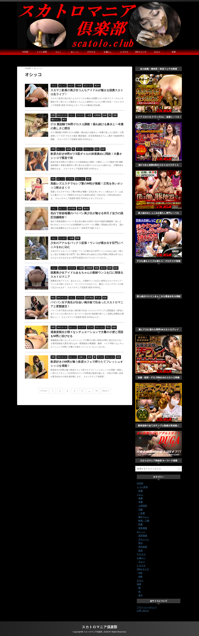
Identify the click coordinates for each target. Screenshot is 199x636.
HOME (25, 52)
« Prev (43, 390)
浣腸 (140, 509)
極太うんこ (143, 516)
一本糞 (141, 513)
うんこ (58, 52)
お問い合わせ (143, 610)
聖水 (140, 543)
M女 (140, 572)
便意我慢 (142, 528)
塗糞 (140, 502)
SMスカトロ (140, 52)
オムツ (141, 561)
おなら (157, 52)
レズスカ (124, 52)
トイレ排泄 (42, 52)
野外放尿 (142, 546)
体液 (174, 52)
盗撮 (140, 490)
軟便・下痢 (143, 520)
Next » (105, 390)
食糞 (140, 498)
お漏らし (108, 52)
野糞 (140, 524)
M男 (140, 576)
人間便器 (142, 505)
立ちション (143, 539)
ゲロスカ (91, 52)
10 (96, 390)
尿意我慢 (142, 535)
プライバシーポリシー (147, 607)
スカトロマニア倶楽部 (99, 627)
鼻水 (140, 595)
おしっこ (75, 52)
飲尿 (140, 550)
